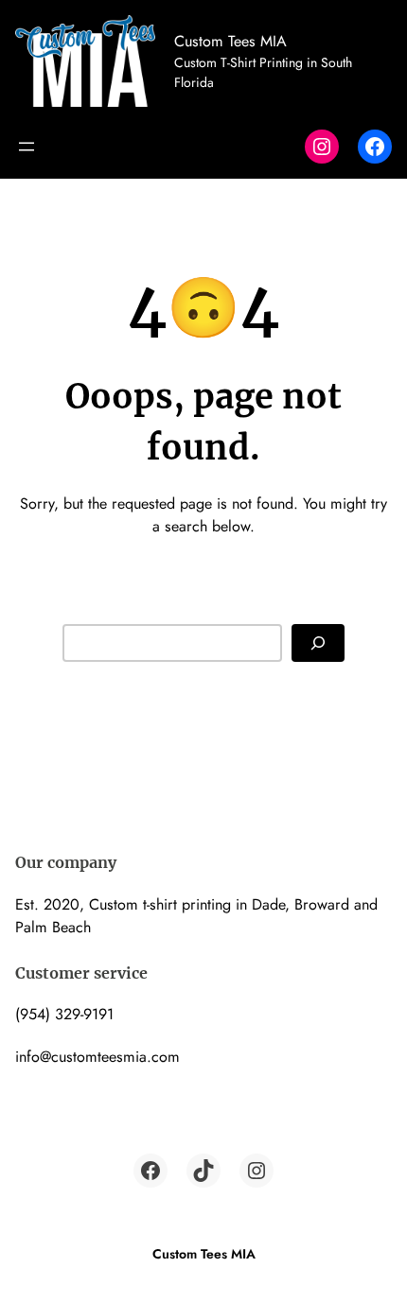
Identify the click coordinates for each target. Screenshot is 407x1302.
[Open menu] (26, 146)
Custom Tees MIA (230, 41)
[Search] (318, 643)
